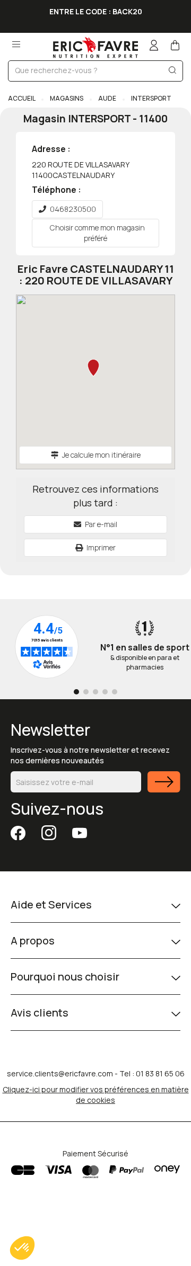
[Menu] (16, 41)
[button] (22, 1248)
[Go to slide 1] (76, 691)
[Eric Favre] (95, 47)
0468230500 (73, 209)
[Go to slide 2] (86, 691)
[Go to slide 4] (105, 691)
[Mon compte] (153, 46)
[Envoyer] (163, 788)
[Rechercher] (172, 72)
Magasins (66, 98)
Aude (107, 98)
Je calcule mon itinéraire (101, 455)
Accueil (22, 98)
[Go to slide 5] (114, 691)
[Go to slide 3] (95, 691)
